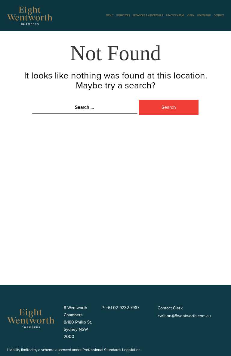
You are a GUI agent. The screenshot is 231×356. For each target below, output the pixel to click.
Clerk (190, 15)
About (109, 15)
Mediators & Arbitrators (148, 15)
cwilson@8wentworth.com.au (184, 315)
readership (204, 15)
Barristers (123, 15)
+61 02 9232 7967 (122, 307)
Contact (219, 15)
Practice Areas (175, 15)
